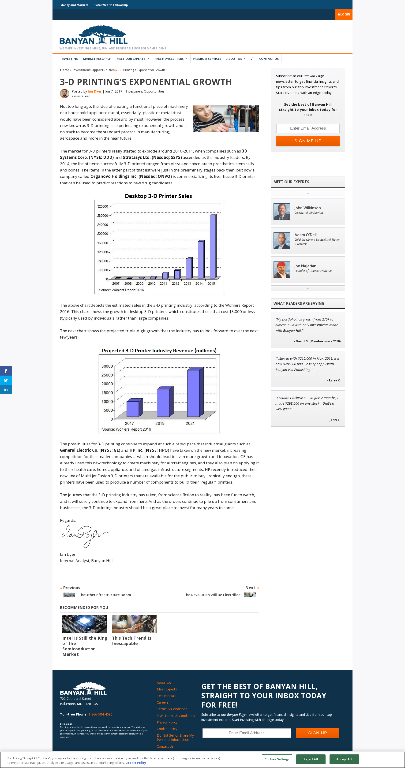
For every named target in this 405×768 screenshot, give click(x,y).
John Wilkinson (308, 207)
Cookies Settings (277, 759)
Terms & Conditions (172, 709)
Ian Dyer (94, 91)
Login (345, 14)
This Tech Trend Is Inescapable (131, 640)
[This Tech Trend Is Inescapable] (134, 624)
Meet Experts (167, 689)
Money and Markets (74, 5)
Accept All (344, 759)
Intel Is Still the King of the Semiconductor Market (84, 646)
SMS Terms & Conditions (176, 715)
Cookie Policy (167, 729)
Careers (163, 702)
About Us (234, 58)
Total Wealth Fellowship (111, 5)
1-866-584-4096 (100, 714)
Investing (70, 58)
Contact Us (269, 58)
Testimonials (166, 695)
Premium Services (207, 58)
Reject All (311, 759)
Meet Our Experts (131, 58)
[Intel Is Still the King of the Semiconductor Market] (84, 624)
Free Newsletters (169, 58)
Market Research (97, 58)
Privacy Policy (167, 722)
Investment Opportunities (93, 70)
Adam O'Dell (306, 234)
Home (64, 70)
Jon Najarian (305, 266)
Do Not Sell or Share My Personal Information (175, 737)
